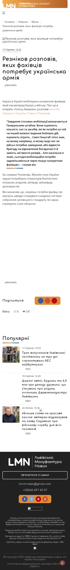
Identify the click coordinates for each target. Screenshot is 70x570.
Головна (9, 21)
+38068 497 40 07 (35, 490)
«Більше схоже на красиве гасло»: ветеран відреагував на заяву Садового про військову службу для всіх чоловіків (44, 421)
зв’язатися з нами (35, 475)
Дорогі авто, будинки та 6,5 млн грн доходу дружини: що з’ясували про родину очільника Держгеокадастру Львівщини (44, 388)
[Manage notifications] (62, 562)
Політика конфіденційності (24, 564)
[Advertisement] (35, 246)
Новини (23, 21)
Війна (35, 21)
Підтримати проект (35, 4)
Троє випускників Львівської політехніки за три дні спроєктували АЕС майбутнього (43, 358)
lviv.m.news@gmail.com (35, 484)
